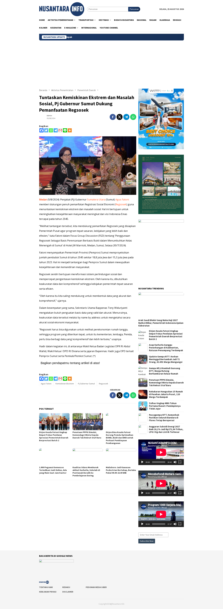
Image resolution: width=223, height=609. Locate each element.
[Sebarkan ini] (113, 117)
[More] (70, 130)
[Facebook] (41, 130)
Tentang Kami (46, 587)
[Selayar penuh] (179, 462)
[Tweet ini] (120, 117)
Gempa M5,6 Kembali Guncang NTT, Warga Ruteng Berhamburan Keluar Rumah (164, 371)
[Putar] (142, 462)
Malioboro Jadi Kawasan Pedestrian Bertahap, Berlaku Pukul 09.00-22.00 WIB (121, 470)
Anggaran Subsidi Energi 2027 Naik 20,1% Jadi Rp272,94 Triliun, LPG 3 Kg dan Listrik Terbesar (166, 429)
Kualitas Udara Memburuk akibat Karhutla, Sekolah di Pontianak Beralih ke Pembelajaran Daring (86, 471)
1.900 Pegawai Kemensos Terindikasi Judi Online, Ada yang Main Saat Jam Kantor (53, 470)
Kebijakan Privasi (47, 592)
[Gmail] (60, 130)
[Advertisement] (111, 63)
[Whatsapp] (51, 130)
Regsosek (121, 204)
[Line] (65, 130)
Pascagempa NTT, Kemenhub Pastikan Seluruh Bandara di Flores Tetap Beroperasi (164, 418)
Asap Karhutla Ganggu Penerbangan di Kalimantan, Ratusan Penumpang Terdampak (166, 348)
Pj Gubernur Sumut (86, 383)
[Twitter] (46, 130)
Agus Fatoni (122, 199)
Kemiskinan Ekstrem (65, 383)
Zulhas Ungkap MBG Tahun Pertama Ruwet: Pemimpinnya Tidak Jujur (165, 406)
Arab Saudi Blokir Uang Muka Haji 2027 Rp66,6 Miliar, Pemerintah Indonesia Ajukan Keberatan (160, 323)
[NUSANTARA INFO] (61, 9)
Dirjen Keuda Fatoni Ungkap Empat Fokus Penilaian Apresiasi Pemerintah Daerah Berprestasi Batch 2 (53, 436)
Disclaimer (67, 592)
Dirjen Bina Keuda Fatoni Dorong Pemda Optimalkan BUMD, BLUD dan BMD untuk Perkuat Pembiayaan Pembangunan (119, 437)
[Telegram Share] (126, 117)
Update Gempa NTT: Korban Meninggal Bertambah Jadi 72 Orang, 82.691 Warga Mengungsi (165, 359)
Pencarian (134, 9)
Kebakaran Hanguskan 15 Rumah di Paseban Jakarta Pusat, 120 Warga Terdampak (166, 394)
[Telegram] (56, 130)
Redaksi (66, 587)
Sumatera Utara (95, 199)
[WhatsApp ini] (133, 117)
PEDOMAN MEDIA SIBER (96, 587)
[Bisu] (175, 462)
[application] (161, 452)
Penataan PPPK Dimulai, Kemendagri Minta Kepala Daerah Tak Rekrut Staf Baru (87, 435)
